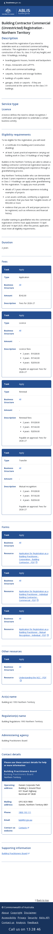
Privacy (22, 917)
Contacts (24, 827)
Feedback (32, 922)
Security (32, 917)
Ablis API (44, 917)
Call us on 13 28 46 (25, 929)
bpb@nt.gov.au (25, 820)
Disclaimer (30, 912)
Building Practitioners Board (15, 853)
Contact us (8, 922)
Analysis (21, 922)
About (5, 912)
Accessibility (9, 917)
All (20, 285)
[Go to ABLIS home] (16, 11)
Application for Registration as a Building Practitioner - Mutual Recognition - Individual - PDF (34, 632)
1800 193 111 (25, 812)
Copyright (16, 912)
